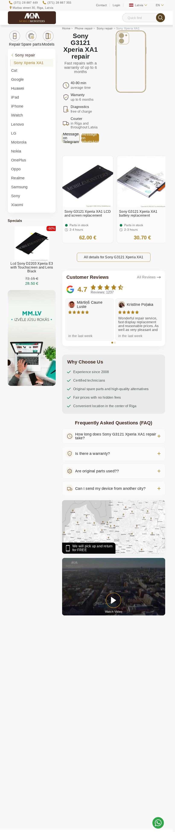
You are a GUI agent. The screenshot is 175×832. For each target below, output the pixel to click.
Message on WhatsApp (90, 138)
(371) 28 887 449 (26, 2)
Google (17, 79)
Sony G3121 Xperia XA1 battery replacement (138, 213)
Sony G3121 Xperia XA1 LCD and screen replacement (87, 213)
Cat (14, 70)
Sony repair (25, 55)
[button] (112, 342)
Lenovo (17, 124)
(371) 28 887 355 (59, 2)
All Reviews (146, 277)
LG (13, 133)
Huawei (17, 88)
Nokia (16, 151)
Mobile (32, 21)
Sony (15, 196)
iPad (15, 97)
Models (48, 44)
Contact (101, 5)
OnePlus (18, 160)
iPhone (17, 106)
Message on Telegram (71, 138)
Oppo (16, 169)
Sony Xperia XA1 (29, 63)
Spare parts (31, 44)
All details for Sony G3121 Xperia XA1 (113, 257)
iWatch (17, 115)
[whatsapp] (158, 823)
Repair (14, 44)
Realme (18, 178)
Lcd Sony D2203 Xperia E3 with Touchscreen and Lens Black (31, 267)
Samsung (19, 187)
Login (116, 5)
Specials (15, 221)
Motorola (18, 142)
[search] (160, 17)
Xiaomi (17, 205)
